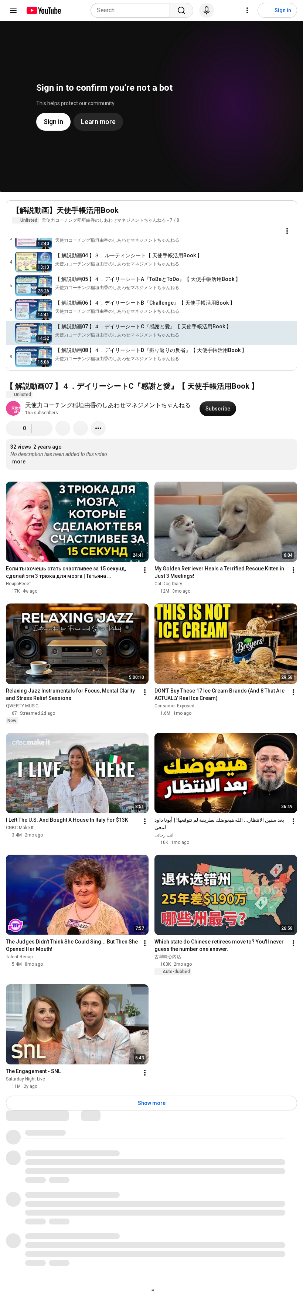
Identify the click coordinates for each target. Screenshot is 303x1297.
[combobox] (132, 10)
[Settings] (247, 10)
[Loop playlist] (16, 231)
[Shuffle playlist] (31, 231)
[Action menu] (287, 231)
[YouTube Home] (43, 10)
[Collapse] (287, 214)
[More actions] (98, 428)
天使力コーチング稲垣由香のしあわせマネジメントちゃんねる (104, 220)
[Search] (181, 10)
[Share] (62, 428)
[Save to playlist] (80, 428)
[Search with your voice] (206, 10)
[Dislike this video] (42, 428)
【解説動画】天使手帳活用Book (65, 210)
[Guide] (13, 10)
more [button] (18, 462)
